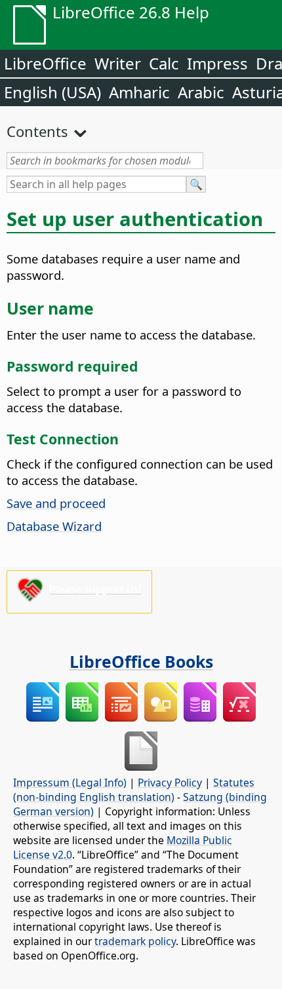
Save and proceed (56, 503)
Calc (164, 63)
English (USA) (52, 92)
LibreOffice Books (141, 661)
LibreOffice (45, 63)
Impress (217, 63)
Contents (37, 131)
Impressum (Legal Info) (70, 782)
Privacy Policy (170, 782)
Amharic (139, 92)
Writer (117, 63)
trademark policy (135, 941)
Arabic (201, 92)
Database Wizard (54, 526)
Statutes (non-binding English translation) (133, 789)
